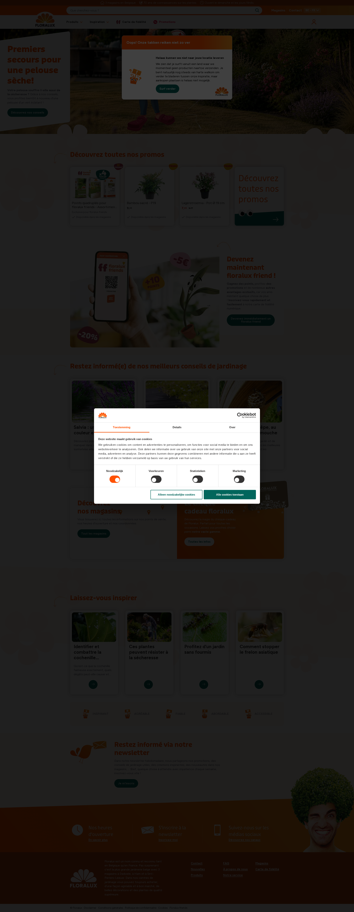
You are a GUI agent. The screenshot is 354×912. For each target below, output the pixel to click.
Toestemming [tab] (121, 427)
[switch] (156, 479)
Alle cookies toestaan (230, 494)
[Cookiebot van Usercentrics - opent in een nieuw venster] (240, 415)
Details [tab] (177, 427)
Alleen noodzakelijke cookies (176, 494)
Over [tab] (232, 427)
